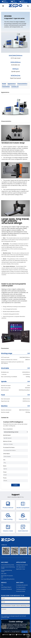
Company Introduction (22, 585)
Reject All (7, 631)
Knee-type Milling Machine (7, 579)
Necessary (6, 634)
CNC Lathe (3, 573)
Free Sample (15, 1)
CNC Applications (20, 567)
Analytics (13, 634)
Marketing (27, 634)
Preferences (20, 634)
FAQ (2, 585)
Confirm (15, 485)
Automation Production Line (7, 576)
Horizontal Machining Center (6, 571)
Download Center (20, 591)
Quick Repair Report (6, 587)
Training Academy (21, 589)
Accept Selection (16, 631)
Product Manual (8, 508)
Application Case (20, 569)
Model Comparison (23, 508)
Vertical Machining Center (7, 565)
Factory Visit (23, 519)
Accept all (24, 631)
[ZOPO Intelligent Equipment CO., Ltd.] (15, 6)
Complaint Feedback (6, 589)
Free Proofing (8, 519)
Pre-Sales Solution (21, 587)
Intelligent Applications (22, 565)
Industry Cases (8, 531)
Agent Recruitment (24, 1)
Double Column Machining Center (8, 567)
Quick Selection (5, 1)
